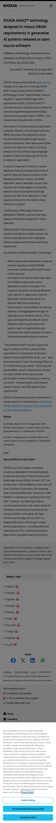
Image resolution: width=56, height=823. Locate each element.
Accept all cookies (28, 817)
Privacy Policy (27, 792)
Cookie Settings (28, 800)
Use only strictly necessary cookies (28, 808)
